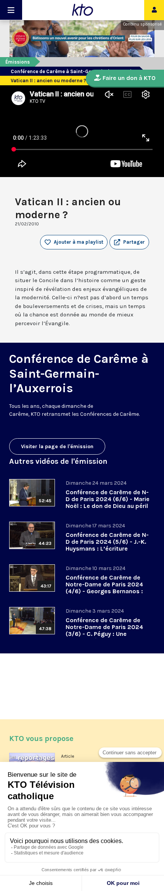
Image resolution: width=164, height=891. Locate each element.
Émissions (17, 62)
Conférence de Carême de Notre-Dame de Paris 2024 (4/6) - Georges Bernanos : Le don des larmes (104, 588)
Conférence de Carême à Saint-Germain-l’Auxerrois (72, 71)
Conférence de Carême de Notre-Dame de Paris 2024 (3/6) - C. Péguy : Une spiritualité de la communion (107, 630)
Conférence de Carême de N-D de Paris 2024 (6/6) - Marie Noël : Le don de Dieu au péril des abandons (108, 502)
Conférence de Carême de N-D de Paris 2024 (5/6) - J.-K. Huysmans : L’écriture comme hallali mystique (107, 545)
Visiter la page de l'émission (57, 446)
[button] (129, 242)
